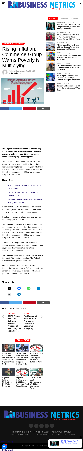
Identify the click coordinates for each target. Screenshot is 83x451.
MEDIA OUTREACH (68, 435)
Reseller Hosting (6, 442)
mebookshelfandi (6, 450)
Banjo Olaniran (16, 73)
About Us (56, 435)
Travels (67, 432)
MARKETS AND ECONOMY (21, 432)
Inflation (20, 308)
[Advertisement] (22, 27)
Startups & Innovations (20, 435)
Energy (35, 435)
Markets (45, 432)
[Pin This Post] (29, 108)
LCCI (27, 308)
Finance (37, 432)
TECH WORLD (57, 432)
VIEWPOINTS (45, 435)
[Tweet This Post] (15, 108)
